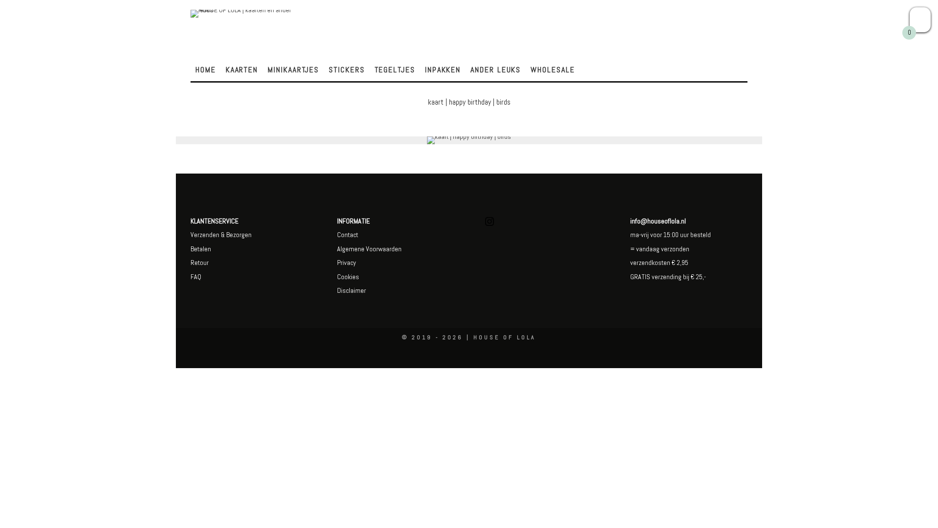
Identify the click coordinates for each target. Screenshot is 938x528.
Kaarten (242, 70)
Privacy (346, 262)
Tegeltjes (395, 70)
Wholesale (553, 70)
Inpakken (443, 70)
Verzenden (205, 234)
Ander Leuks (495, 70)
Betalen (201, 248)
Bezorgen (239, 234)
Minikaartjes (293, 70)
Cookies (348, 276)
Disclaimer (351, 290)
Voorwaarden (383, 248)
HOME (205, 70)
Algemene (350, 248)
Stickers (346, 70)
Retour (200, 262)
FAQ (196, 276)
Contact (347, 234)
